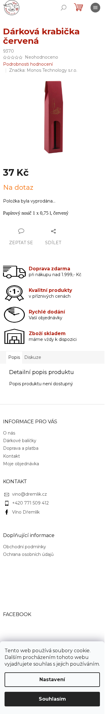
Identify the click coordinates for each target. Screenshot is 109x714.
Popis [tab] (14, 357)
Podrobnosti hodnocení (28, 64)
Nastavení (52, 679)
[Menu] (95, 8)
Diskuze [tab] (32, 357)
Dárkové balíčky (19, 440)
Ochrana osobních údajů (28, 554)
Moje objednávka (21, 463)
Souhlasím (52, 699)
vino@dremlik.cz (29, 494)
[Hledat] (64, 8)
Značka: (43, 70)
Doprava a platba (20, 448)
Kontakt (11, 456)
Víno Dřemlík (26, 512)
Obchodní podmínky (24, 546)
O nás (9, 433)
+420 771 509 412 (30, 503)
